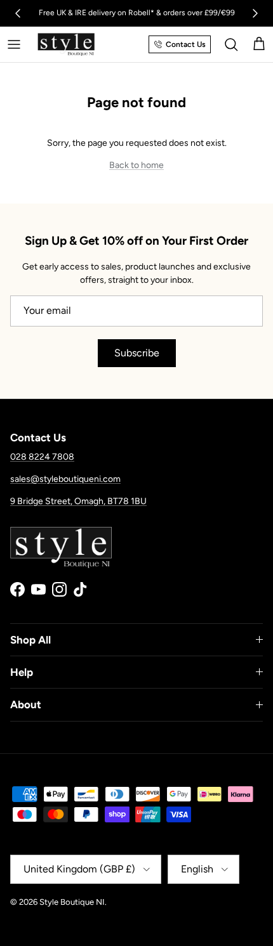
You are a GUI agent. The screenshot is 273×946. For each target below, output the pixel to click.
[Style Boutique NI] (66, 44)
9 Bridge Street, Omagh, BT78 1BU (78, 501)
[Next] (255, 13)
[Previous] (17, 13)
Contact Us (186, 44)
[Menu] (14, 44)
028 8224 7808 (42, 456)
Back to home (136, 165)
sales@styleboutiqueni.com (65, 479)
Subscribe (136, 353)
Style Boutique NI (72, 902)
